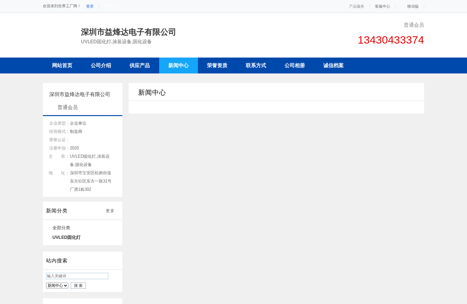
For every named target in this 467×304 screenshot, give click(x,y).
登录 (90, 6)
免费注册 (111, 6)
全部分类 (61, 227)
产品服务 (356, 6)
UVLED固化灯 (66, 237)
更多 (110, 210)
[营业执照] (180, 31)
